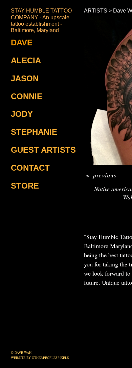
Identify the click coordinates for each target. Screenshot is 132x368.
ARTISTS (95, 11)
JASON (25, 78)
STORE (25, 185)
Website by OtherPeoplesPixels (40, 357)
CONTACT (30, 167)
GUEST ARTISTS (43, 149)
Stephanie (34, 131)
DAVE (21, 42)
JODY (22, 113)
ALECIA (26, 60)
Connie (26, 96)
